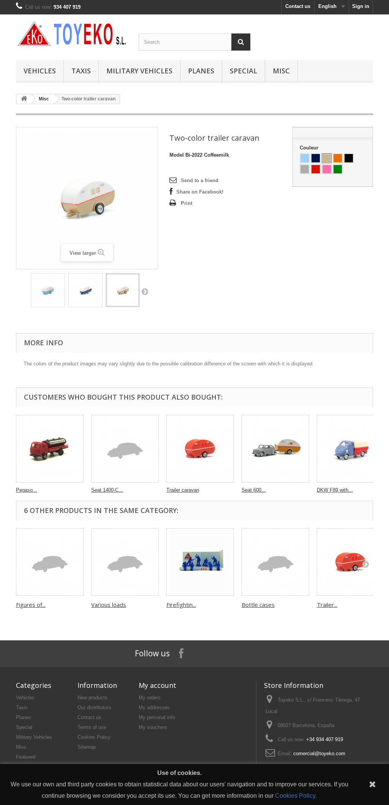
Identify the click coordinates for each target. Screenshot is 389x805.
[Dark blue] (316, 158)
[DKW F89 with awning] (350, 449)
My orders (150, 697)
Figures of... (31, 604)
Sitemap (86, 747)
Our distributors (94, 707)
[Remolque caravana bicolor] (48, 290)
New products (92, 697)
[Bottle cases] (275, 562)
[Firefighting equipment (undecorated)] (200, 562)
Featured (25, 757)
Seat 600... (254, 490)
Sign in (360, 6)
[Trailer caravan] (200, 449)
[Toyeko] (71, 34)
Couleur (310, 148)
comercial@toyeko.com (319, 753)
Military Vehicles (139, 70)
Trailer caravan (182, 490)
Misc (281, 70)
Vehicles (40, 70)
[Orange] (338, 158)
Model (176, 155)
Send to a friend (199, 180)
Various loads (108, 604)
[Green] (338, 169)
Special (243, 70)
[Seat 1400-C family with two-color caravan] (125, 449)
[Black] (349, 158)
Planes (201, 70)
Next (145, 291)
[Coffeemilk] (327, 158)
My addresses (154, 707)
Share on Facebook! (199, 192)
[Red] (316, 169)
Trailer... (327, 604)
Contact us (297, 6)
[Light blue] (304, 158)
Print (186, 203)
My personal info (157, 717)
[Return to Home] (24, 99)
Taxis (81, 70)
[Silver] (304, 169)
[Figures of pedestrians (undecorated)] (50, 562)
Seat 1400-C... (107, 490)
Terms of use (91, 727)
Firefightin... (181, 604)
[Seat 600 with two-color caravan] (275, 449)
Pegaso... (26, 490)
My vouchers (153, 727)
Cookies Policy (94, 737)
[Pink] (327, 169)
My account (157, 685)
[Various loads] (125, 562)
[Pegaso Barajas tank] (50, 449)
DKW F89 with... (335, 490)
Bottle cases (258, 604)
